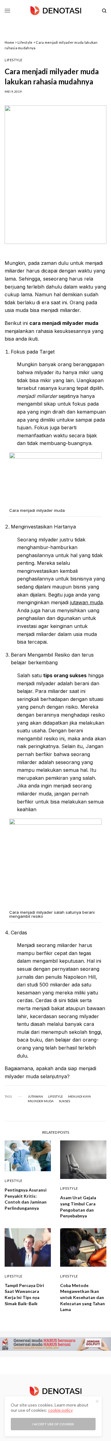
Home (9, 42)
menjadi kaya (79, 1096)
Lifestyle (25, 42)
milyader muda (41, 1101)
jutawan (35, 1096)
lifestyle (55, 1096)
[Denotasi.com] (55, 10)
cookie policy (60, 1410)
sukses (64, 1101)
